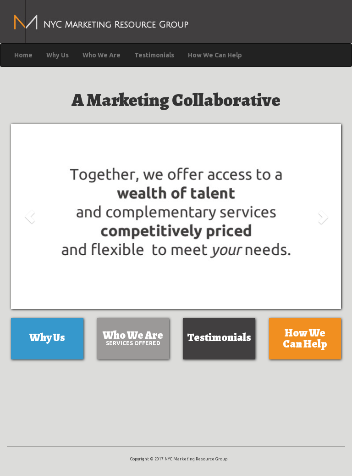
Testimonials (154, 55)
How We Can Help (215, 55)
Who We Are (101, 55)
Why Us (57, 55)
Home (23, 55)
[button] (30, 216)
